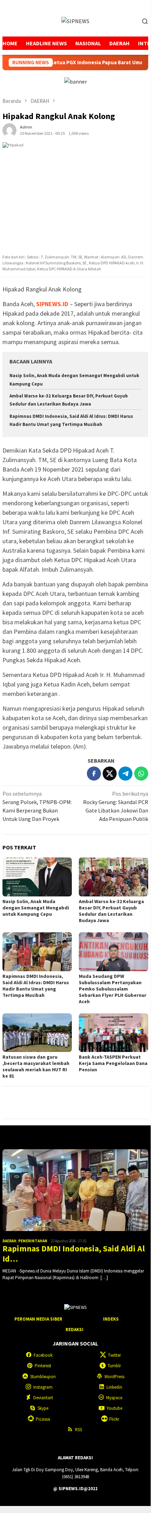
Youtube (114, 1408)
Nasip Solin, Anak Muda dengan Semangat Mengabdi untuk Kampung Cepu (35, 907)
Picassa (43, 1419)
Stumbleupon (43, 1377)
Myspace (114, 1398)
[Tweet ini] (110, 774)
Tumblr (114, 1366)
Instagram (43, 1387)
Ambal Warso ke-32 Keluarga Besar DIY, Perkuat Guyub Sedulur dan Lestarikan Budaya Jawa (111, 910)
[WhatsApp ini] (141, 774)
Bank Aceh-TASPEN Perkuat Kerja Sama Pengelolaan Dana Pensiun (113, 1063)
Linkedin (114, 1387)
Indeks (111, 1319)
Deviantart (43, 1398)
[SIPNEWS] (75, 20)
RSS (78, 1430)
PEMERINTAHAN (32, 1240)
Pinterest (43, 1366)
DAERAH (9, 1240)
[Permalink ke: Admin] (9, 129)
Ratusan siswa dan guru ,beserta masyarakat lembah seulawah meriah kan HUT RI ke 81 (35, 1066)
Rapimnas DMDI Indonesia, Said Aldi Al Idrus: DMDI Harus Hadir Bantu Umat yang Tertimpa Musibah (35, 985)
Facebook (43, 1355)
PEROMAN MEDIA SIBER (38, 1319)
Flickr (114, 1419)
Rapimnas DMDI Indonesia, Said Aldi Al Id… (73, 1254)
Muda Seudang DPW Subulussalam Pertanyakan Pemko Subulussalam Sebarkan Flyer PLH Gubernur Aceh (112, 989)
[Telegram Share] (125, 774)
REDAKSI (74, 1330)
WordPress (114, 1377)
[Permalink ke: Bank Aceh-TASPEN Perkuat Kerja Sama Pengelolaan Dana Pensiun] (113, 1032)
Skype (42, 1408)
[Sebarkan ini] (94, 774)
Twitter (114, 1355)
